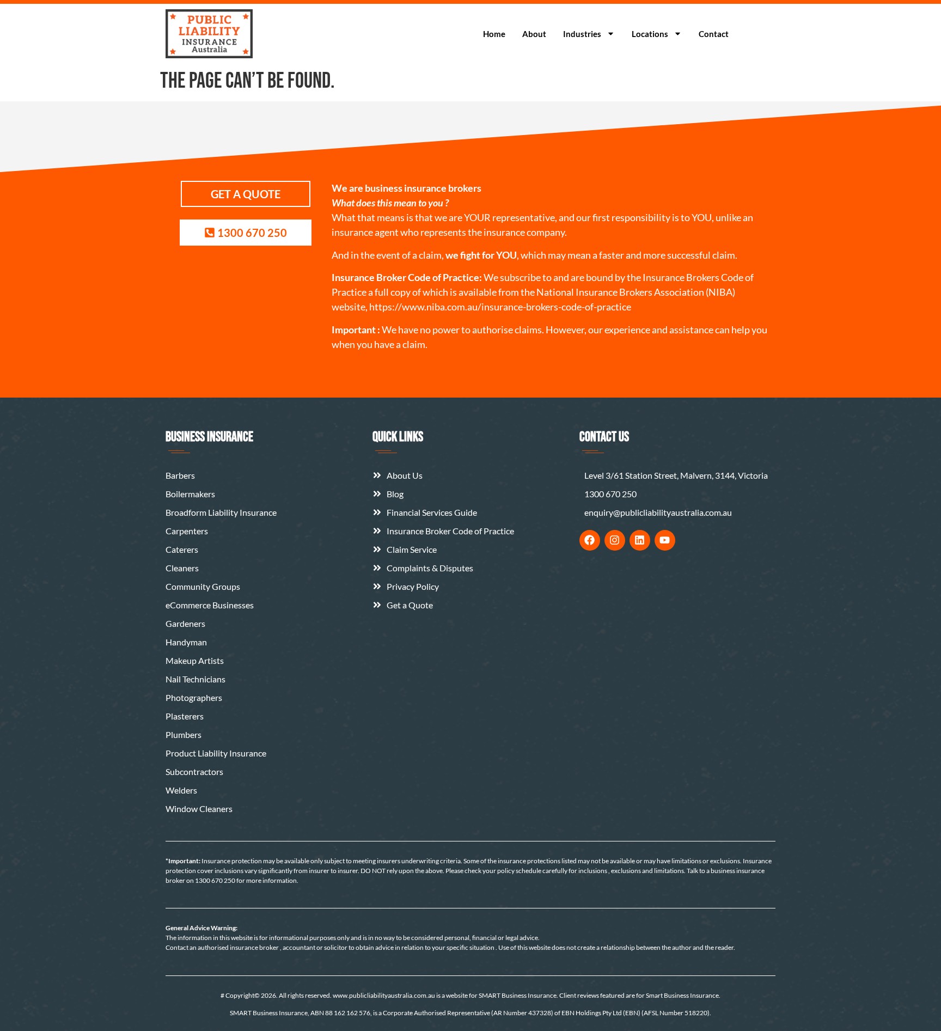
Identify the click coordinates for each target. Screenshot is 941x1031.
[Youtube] (665, 540)
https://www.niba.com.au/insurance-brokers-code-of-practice (500, 307)
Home (494, 34)
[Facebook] (589, 540)
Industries (582, 34)
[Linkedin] (640, 540)
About (534, 34)
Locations (650, 34)
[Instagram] (614, 540)
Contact (714, 34)
